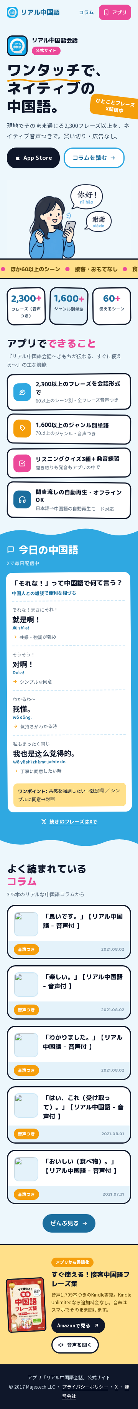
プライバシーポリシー (85, 1386)
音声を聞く (79, 1345)
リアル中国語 (40, 12)
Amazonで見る (73, 1325)
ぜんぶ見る (64, 1223)
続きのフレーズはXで (73, 821)
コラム (86, 12)
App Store (37, 158)
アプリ (119, 12)
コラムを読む (89, 158)
